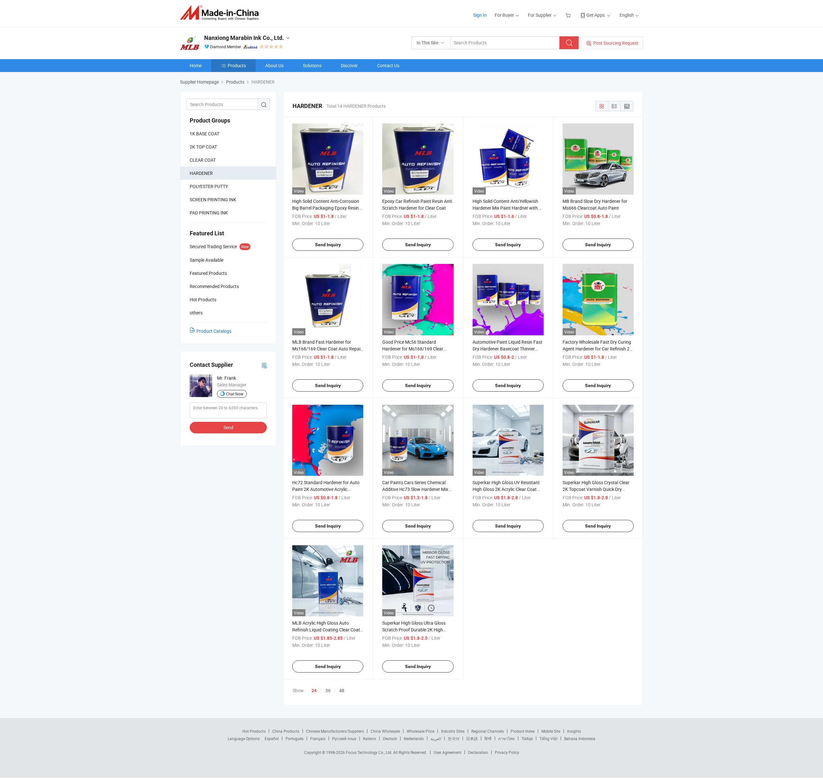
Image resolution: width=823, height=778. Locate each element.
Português (294, 738)
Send (228, 427)
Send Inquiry (328, 244)
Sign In (480, 15)
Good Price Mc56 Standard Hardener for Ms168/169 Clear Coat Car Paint (412, 348)
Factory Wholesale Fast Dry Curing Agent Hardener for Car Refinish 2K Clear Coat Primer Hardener (597, 348)
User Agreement (447, 752)
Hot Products (254, 731)
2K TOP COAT (203, 147)
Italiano (369, 738)
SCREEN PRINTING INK (213, 199)
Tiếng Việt (548, 738)
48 (341, 690)
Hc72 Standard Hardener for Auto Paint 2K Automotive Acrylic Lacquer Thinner (325, 489)
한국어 (453, 738)
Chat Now (234, 393)
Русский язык (344, 738)
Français (317, 738)
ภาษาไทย (506, 738)
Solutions (312, 65)
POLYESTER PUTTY (209, 186)
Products (237, 65)
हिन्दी (488, 738)
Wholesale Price (420, 731)
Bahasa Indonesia (579, 738)
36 (327, 690)
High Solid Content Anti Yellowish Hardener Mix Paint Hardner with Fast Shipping (505, 208)
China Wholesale (385, 731)
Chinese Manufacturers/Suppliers (335, 731)
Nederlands (414, 738)
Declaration (478, 752)
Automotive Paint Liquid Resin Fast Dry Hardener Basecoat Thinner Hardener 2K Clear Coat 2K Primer (507, 348)
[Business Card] (264, 365)
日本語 (472, 738)
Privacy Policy (507, 752)
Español (272, 738)
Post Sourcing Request (615, 43)
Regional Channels (487, 731)
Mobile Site (550, 731)
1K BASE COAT (204, 134)
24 (314, 690)
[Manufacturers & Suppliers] (221, 12)
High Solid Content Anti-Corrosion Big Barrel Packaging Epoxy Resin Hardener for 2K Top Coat (325, 208)
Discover (349, 65)
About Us (274, 65)
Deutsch (390, 738)
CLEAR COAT (203, 160)
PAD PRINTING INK (209, 213)
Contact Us (388, 65)
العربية (435, 738)
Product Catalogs (213, 331)
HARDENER (201, 173)
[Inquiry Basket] (568, 15)
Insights (574, 731)
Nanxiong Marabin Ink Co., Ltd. (244, 37)
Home (196, 65)
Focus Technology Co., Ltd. (369, 752)
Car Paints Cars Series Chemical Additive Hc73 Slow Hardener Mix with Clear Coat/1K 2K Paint (415, 489)
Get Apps (595, 15)
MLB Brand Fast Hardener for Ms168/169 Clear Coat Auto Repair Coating (327, 348)
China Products (285, 731)
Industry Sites (453, 731)
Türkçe (527, 738)
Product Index (523, 731)
